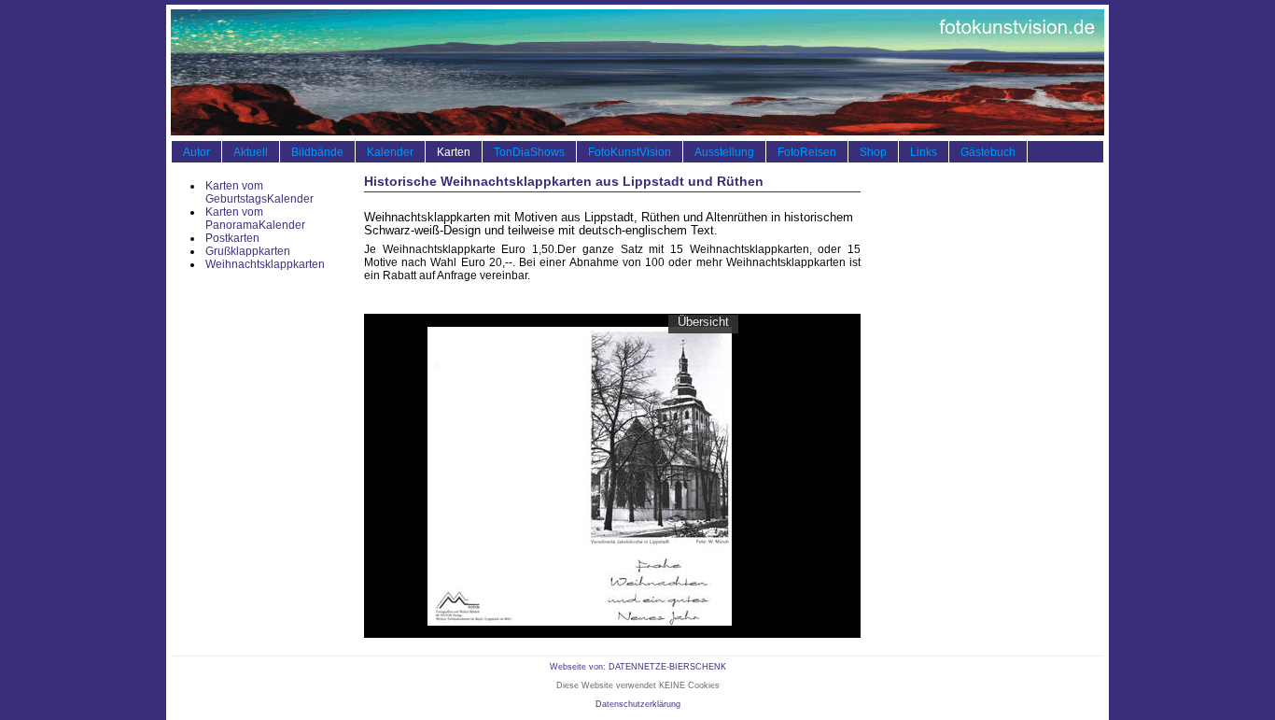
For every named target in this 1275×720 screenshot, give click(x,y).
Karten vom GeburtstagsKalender (259, 192)
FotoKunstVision (629, 152)
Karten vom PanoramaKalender (255, 218)
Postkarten (232, 238)
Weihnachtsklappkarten (265, 264)
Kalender (390, 152)
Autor (196, 152)
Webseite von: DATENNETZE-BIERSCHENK (638, 666)
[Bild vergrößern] (579, 474)
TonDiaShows (529, 152)
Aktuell (250, 152)
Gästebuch (988, 152)
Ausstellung (724, 152)
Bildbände (317, 152)
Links (923, 152)
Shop (873, 152)
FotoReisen (807, 152)
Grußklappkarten (247, 251)
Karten (453, 152)
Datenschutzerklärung (637, 704)
